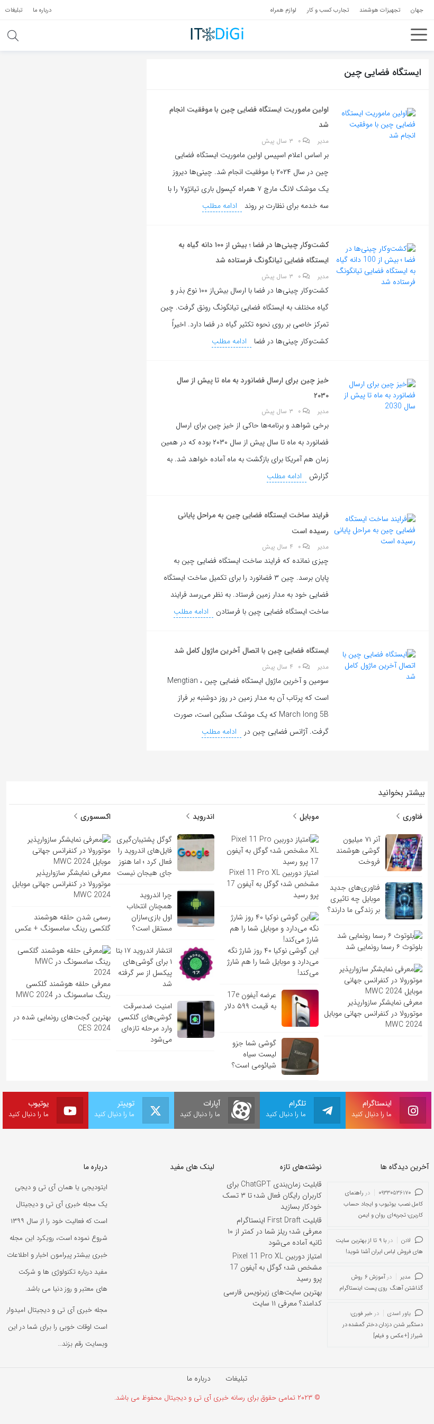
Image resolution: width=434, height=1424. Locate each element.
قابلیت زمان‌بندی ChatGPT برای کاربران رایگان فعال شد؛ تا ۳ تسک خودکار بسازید (272, 1195)
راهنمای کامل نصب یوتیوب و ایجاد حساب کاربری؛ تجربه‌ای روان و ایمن (383, 1204)
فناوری (411, 817)
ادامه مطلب (220, 206)
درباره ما (199, 1378)
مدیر (323, 141)
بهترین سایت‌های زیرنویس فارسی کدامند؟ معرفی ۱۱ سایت (272, 1297)
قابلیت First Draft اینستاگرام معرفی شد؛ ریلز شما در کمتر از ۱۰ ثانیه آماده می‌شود (275, 1231)
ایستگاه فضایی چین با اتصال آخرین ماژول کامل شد (251, 650)
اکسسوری (94, 817)
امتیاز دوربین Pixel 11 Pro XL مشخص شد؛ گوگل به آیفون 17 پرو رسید (276, 1267)
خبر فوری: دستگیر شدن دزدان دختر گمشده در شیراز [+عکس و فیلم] (382, 1324)
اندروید (202, 817)
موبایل (308, 817)
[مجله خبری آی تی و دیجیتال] (217, 34)
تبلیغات (236, 1378)
